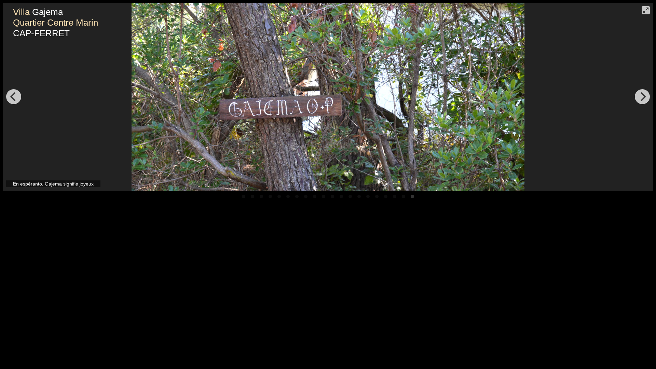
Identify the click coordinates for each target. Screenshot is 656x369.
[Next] (642, 96)
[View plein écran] (646, 10)
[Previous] (13, 96)
